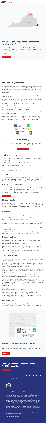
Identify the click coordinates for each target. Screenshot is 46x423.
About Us (10, 378)
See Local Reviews (6, 57)
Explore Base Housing (23, 149)
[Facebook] (26, 375)
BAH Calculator (6, 195)
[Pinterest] (33, 375)
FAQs (14, 378)
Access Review (6, 353)
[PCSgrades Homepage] (6, 2)
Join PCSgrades (6, 369)
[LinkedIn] (40, 375)
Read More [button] (4, 53)
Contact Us (18, 378)
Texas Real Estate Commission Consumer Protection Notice (18, 391)
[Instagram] (30, 375)
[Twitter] (37, 375)
